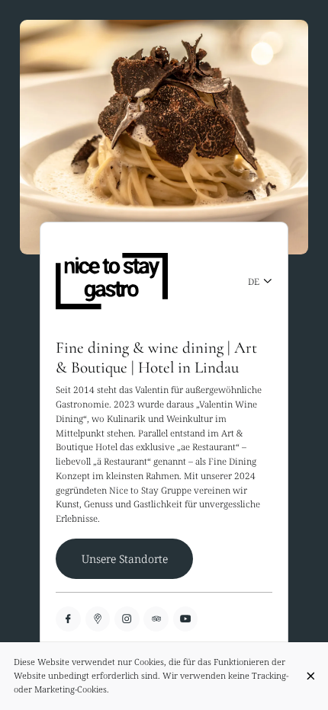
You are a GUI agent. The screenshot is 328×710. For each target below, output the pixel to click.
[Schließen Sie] (310, 676)
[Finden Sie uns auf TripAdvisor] (156, 619)
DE (253, 281)
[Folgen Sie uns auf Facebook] (68, 619)
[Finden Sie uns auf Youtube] (185, 619)
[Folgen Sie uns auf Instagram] (127, 619)
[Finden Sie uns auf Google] (98, 619)
